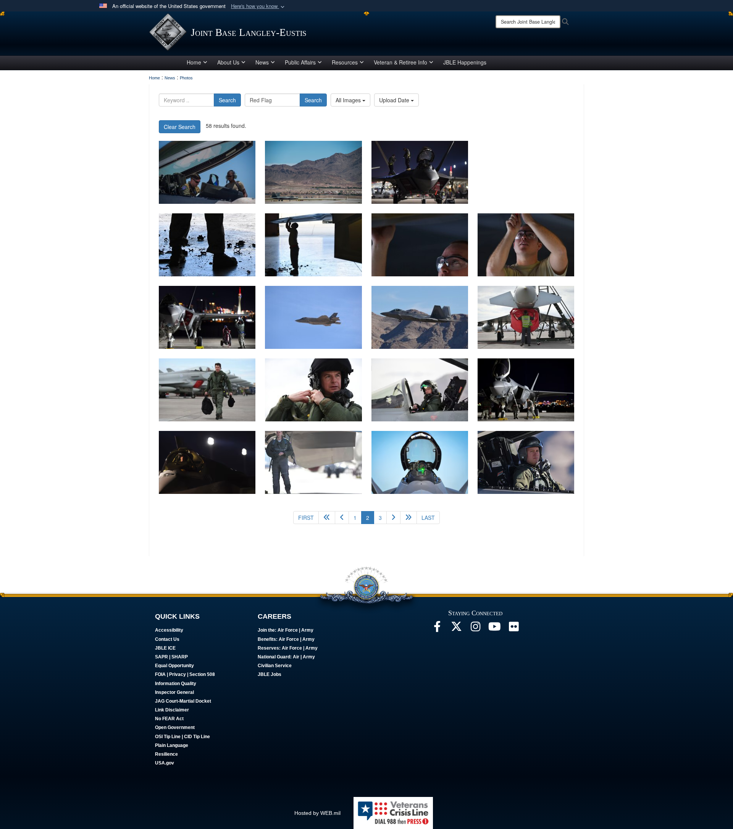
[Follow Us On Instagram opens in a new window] (475, 629)
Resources (345, 62)
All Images (349, 100)
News (262, 62)
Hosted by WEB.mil (317, 813)
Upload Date (395, 100)
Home (194, 62)
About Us (228, 62)
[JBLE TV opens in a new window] (494, 629)
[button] (258, 6)
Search (227, 100)
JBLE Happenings (464, 62)
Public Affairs (300, 62)
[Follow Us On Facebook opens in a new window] (437, 629)
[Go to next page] (393, 517)
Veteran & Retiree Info (400, 62)
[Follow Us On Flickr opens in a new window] (513, 629)
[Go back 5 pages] (326, 517)
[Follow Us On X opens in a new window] (456, 629)
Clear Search (179, 127)
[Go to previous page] (342, 517)
